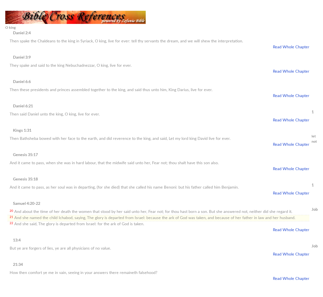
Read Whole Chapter (291, 47)
